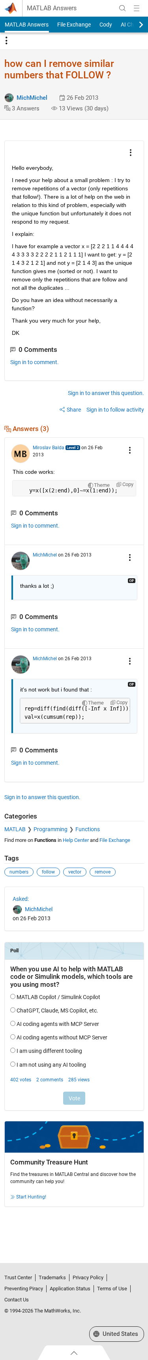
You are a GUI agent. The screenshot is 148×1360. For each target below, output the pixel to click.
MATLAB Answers (52, 8)
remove (103, 872)
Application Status (70, 1289)
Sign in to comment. (34, 362)
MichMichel (32, 97)
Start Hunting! (31, 1197)
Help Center (76, 840)
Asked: (21, 899)
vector (74, 872)
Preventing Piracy (23, 1289)
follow (48, 872)
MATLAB (15, 829)
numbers (18, 872)
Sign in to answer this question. (106, 393)
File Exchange (74, 24)
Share (74, 409)
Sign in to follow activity (115, 409)
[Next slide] (134, 24)
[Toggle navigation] (6, 40)
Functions (87, 829)
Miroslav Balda (48, 447)
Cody (105, 24)
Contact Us (16, 1300)
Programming (50, 829)
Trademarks (52, 1277)
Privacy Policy (88, 1277)
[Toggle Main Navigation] (136, 8)
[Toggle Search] (122, 8)
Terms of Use (112, 1289)
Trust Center (18, 1277)
